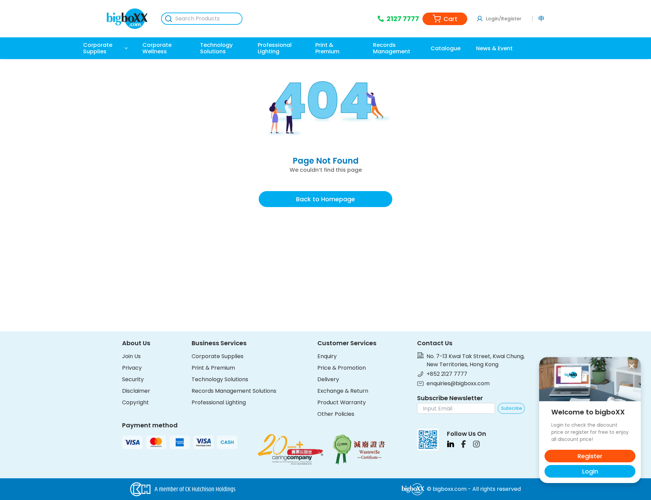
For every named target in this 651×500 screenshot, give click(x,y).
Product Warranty (341, 402)
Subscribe (511, 408)
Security (133, 379)
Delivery (328, 379)
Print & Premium (213, 368)
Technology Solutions (220, 379)
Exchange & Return (342, 391)
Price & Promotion (341, 368)
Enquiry (327, 356)
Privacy (132, 368)
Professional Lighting (219, 402)
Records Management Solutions (234, 391)
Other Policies (335, 414)
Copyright (135, 402)
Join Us (131, 356)
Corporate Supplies (217, 356)
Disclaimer (136, 391)
